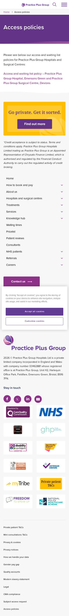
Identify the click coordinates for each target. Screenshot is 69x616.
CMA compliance (11, 594)
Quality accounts (11, 571)
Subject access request (15, 601)
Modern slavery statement (16, 579)
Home (6, 11)
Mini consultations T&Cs (15, 534)
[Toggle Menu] (64, 5)
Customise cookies (34, 321)
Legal (6, 586)
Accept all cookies (34, 311)
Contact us (18, 281)
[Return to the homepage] (35, 4)
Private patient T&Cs (13, 527)
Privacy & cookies (12, 542)
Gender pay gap (11, 564)
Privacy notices (10, 549)
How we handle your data (16, 557)
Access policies (11, 608)
